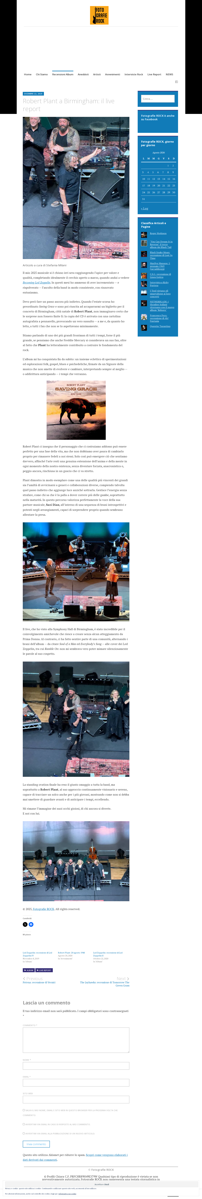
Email (27, 1076)
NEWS (169, 74)
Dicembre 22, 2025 (33, 93)
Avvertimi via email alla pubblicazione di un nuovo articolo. (60, 1133)
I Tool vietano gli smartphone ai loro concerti (160, 293)
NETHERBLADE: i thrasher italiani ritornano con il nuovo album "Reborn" (162, 306)
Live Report (154, 74)
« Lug (144, 208)
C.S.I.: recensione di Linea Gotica (160, 275)
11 (148, 178)
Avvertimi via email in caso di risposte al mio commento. (58, 1124)
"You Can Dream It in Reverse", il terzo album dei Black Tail (161, 244)
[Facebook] (176, 82)
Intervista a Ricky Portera (159, 284)
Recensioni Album (62, 74)
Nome (27, 1059)
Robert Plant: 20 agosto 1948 (71, 952)
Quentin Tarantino (160, 326)
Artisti (97, 74)
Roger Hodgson (158, 233)
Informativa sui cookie (67, 1194)
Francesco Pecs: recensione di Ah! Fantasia (159, 318)
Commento (30, 1025)
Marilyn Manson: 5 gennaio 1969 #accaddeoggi (160, 266)
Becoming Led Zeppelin (36, 282)
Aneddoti (83, 74)
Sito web (28, 1093)
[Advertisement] (101, 52)
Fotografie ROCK (43, 909)
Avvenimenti (112, 74)
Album (30, 970)
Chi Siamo (42, 74)
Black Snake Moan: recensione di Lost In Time (161, 255)
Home (27, 74)
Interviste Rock (134, 74)
